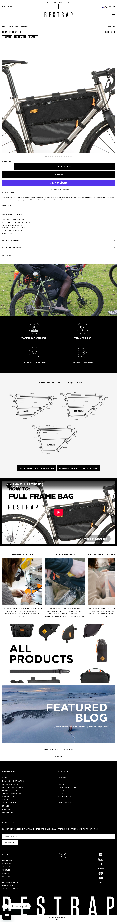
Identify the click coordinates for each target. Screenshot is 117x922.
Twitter (6, 867)
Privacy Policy (9, 790)
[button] (46, 156)
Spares (5, 806)
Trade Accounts (10, 803)
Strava (5, 873)
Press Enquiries (10, 882)
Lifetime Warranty (65, 554)
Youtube (6, 870)
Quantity (6, 161)
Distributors (8, 796)
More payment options (58, 189)
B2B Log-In (7, 6)
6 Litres (7, 37)
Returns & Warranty (12, 784)
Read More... (7, 205)
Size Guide (110, 32)
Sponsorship (8, 885)
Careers (6, 809)
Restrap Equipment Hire (14, 787)
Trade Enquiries (10, 889)
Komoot (6, 876)
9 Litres (32, 37)
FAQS (4, 778)
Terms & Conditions (11, 793)
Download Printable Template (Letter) (78, 468)
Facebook (7, 860)
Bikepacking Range (11, 32)
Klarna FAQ (8, 812)
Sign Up (58, 756)
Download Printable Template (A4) (36, 468)
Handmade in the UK (22, 554)
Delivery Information (13, 781)
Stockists (7, 800)
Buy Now (58, 175)
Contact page (65, 803)
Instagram (7, 864)
